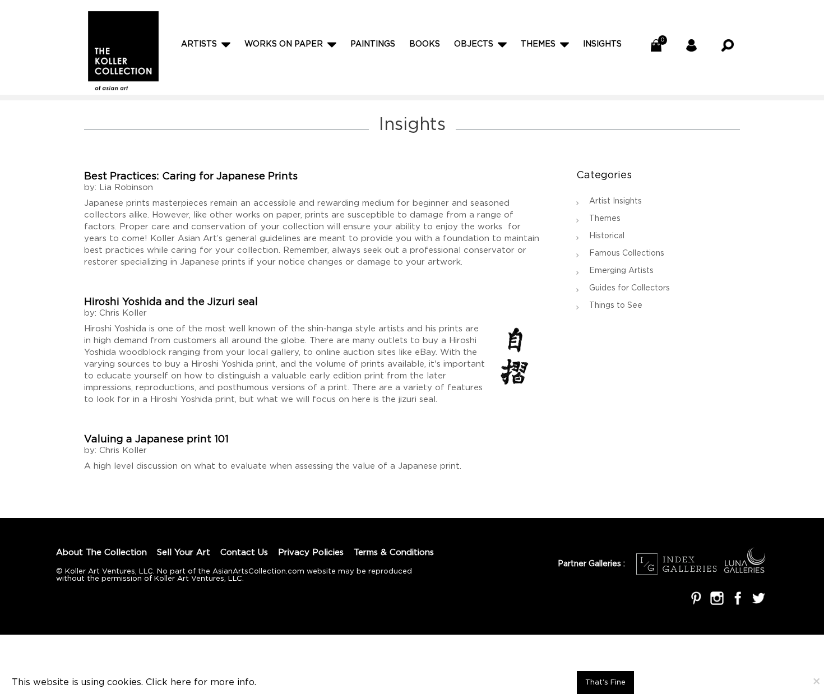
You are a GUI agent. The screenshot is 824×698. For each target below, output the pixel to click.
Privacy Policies (311, 552)
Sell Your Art (183, 552)
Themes (538, 44)
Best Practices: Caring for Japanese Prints (191, 176)
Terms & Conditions (394, 552)
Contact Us (244, 552)
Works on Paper (283, 44)
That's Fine (605, 682)
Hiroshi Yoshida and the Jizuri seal (171, 302)
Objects (473, 44)
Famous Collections (626, 253)
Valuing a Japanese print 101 (156, 439)
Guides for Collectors (629, 288)
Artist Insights (615, 201)
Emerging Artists (621, 270)
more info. (233, 682)
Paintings (372, 44)
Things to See (615, 305)
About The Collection (101, 552)
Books (424, 44)
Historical (606, 236)
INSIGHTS (602, 44)
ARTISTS (199, 44)
